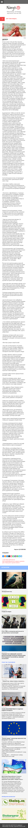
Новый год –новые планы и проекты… (13, 681)
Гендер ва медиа (6, 611)
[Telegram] (21, 556)
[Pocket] (11, 556)
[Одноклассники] (5, 556)
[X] (9, 556)
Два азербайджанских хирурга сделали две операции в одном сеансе (13, 561)
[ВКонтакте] (3, 556)
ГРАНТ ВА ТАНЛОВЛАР (8, 662)
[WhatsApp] (17, 556)
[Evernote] (13, 556)
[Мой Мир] (7, 556)
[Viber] (15, 556)
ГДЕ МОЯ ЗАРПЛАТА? (9, 560)
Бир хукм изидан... (11, 18)
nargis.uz (20, 825)
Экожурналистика (7, 591)
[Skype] (19, 556)
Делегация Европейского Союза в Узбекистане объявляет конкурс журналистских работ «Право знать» (12, 778)
